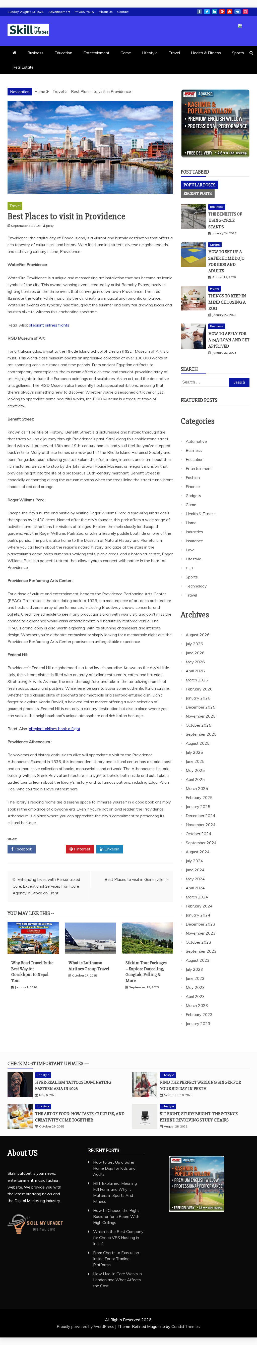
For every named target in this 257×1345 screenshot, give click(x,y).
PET (190, 567)
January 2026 (198, 698)
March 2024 (197, 896)
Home (214, 288)
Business (35, 52)
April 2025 (195, 779)
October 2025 (198, 725)
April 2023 (195, 996)
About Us (106, 12)
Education (63, 52)
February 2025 (199, 797)
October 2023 (198, 942)
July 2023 (194, 969)
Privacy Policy (84, 12)
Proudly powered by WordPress (86, 1326)
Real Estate (23, 67)
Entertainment (96, 52)
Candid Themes (185, 1326)
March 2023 (197, 1005)
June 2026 (195, 652)
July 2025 (194, 752)
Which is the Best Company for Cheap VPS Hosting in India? (118, 1237)
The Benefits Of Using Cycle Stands (225, 220)
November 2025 (201, 716)
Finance (193, 486)
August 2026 (198, 634)
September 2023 (201, 951)
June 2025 (195, 761)
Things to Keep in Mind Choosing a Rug (227, 302)
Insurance (194, 540)
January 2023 (198, 1023)
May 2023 (195, 987)
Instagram (245, 11)
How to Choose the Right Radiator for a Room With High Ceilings (116, 1216)
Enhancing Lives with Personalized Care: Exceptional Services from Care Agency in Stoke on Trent (46, 886)
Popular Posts (199, 185)
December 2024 (200, 815)
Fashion (193, 477)
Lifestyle (150, 52)
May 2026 (195, 661)
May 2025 (195, 770)
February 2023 (199, 1014)
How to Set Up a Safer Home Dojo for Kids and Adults (114, 1168)
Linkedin (214, 11)
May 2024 (195, 878)
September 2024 (201, 842)
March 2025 (197, 788)
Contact (122, 12)
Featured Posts (199, 400)
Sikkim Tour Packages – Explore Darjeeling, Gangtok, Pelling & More (146, 971)
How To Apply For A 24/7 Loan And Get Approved (228, 340)
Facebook (199, 11)
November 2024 (201, 824)
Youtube (229, 11)
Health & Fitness (206, 52)
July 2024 (194, 860)
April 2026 (195, 670)
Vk (237, 11)
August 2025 (198, 743)
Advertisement (59, 12)
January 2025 (198, 806)
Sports (238, 52)
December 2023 (200, 924)
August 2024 (198, 851)
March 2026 (197, 679)
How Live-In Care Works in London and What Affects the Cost (117, 1279)
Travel (174, 52)
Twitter (207, 11)
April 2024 (195, 887)
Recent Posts (197, 193)
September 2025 (201, 734)
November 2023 (201, 933)
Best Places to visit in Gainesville (134, 879)
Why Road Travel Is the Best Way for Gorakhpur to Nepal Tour (32, 971)
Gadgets (193, 495)
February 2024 (199, 905)
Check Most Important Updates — (48, 1063)
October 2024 (198, 833)
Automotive (196, 441)
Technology (196, 585)
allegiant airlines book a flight (54, 728)
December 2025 (200, 707)
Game (125, 52)
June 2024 (195, 869)
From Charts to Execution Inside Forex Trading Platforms (116, 1258)
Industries (194, 531)
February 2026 (199, 688)
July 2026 (194, 643)
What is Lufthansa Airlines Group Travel (89, 965)
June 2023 (195, 978)
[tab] (199, 185)
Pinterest (222, 11)
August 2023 (198, 960)
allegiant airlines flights (49, 325)
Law (190, 549)
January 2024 (198, 915)
